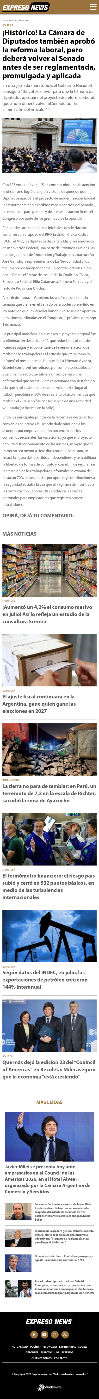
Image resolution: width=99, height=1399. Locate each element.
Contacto (61, 1358)
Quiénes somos (41, 1358)
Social (82, 1347)
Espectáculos (50, 1352)
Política (35, 1347)
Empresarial (67, 1347)
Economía (50, 1347)
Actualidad (20, 1347)
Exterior (68, 1352)
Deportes (31, 1352)
